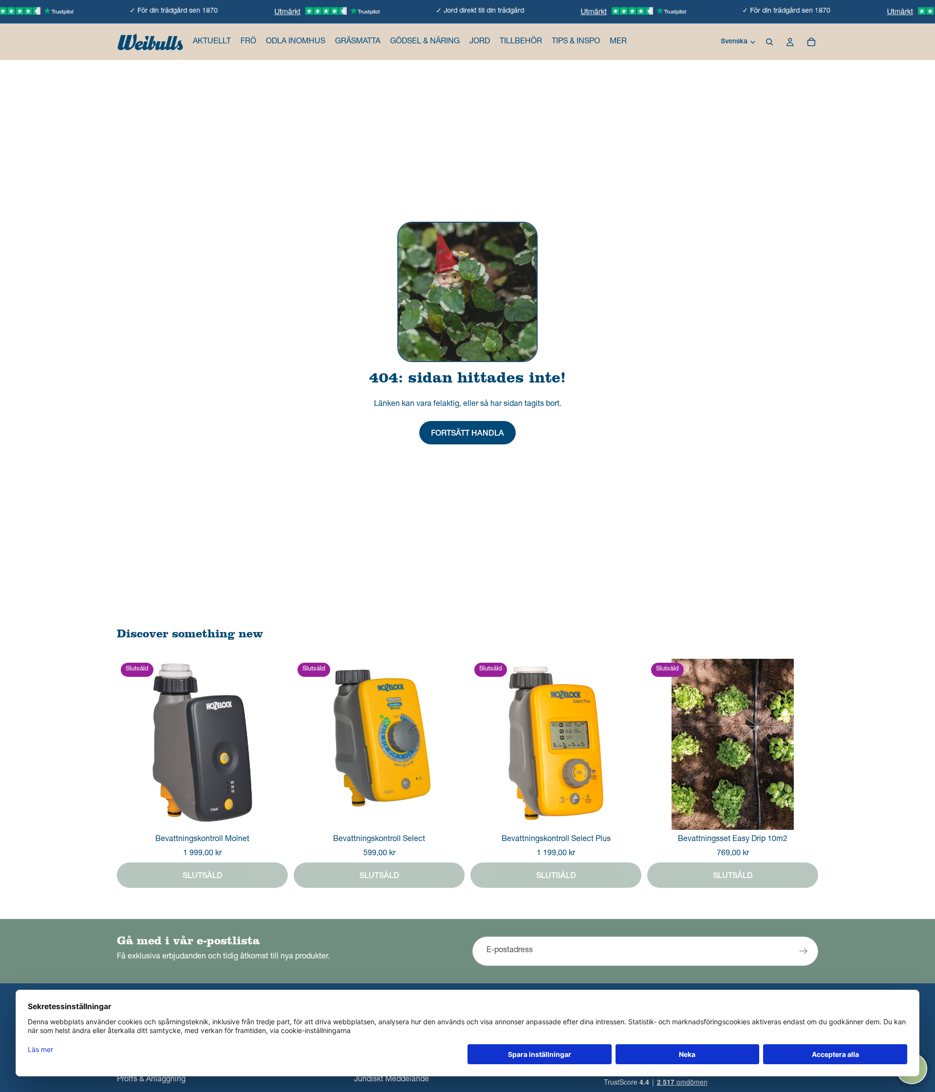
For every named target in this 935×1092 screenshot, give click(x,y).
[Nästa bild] (803, 744)
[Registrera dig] (803, 951)
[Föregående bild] (661, 744)
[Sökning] (769, 42)
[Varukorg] (811, 42)
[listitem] (618, 42)
